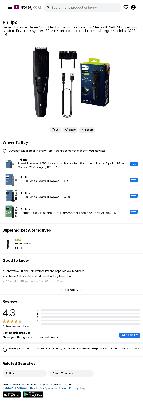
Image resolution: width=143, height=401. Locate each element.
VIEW (133, 164)
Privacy (73, 388)
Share (72, 129)
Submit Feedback (15, 388)
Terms (63, 388)
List (57, 129)
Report (89, 129)
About (33, 388)
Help (83, 388)
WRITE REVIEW (130, 335)
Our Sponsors (48, 388)
